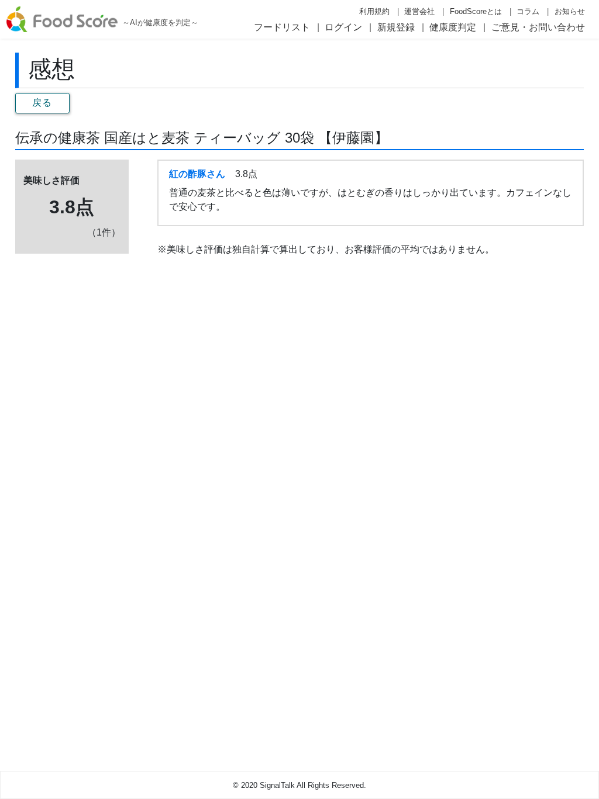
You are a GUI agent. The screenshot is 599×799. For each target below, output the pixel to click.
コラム (528, 11)
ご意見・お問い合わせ (538, 27)
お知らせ (570, 11)
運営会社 (419, 11)
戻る (42, 103)
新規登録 (396, 27)
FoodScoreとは (476, 11)
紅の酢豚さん (197, 174)
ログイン (343, 27)
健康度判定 (452, 27)
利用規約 (374, 11)
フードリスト (282, 27)
